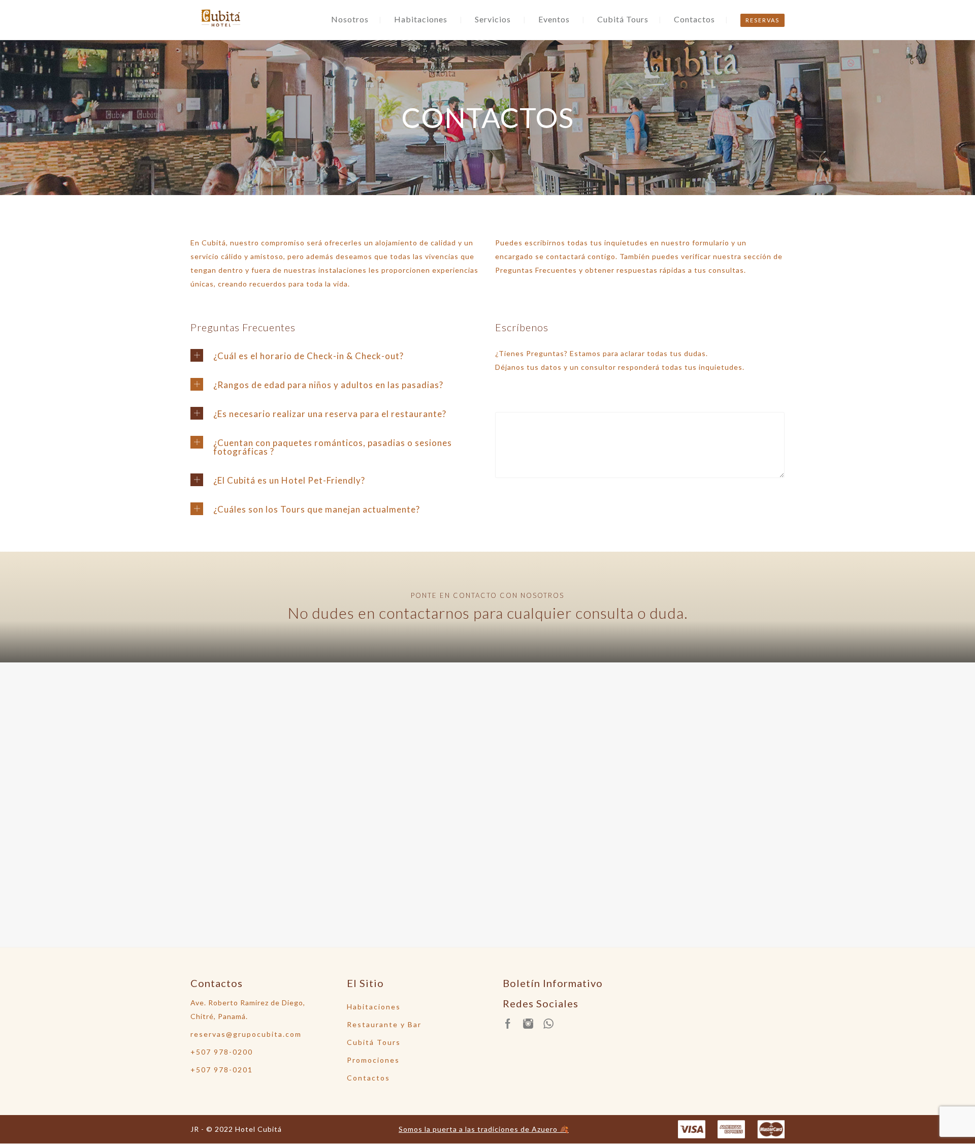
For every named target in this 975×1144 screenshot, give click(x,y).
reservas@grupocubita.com (246, 1034)
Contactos (694, 19)
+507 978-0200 (221, 1051)
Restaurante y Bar (384, 1024)
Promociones (373, 1060)
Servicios (493, 19)
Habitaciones (420, 19)
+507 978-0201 (221, 1069)
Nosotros (350, 19)
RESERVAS (762, 20)
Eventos (554, 19)
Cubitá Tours (622, 19)
